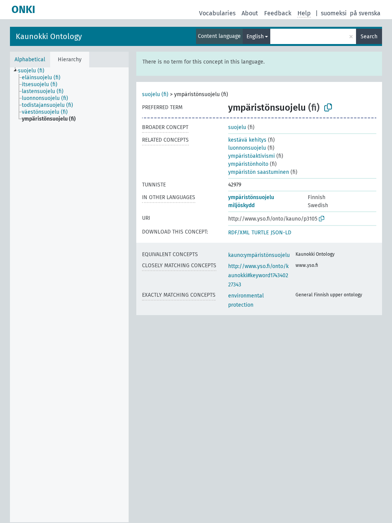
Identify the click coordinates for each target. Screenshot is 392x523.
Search (369, 36)
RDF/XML (239, 232)
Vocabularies (217, 13)
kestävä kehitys (247, 140)
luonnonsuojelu (247, 148)
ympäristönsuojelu (251, 197)
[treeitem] (34, 70)
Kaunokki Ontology (49, 36)
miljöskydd (241, 205)
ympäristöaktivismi (251, 156)
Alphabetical (30, 59)
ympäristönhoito (248, 164)
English (255, 36)
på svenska (365, 13)
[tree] (69, 294)
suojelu (237, 127)
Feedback (277, 13)
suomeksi (334, 13)
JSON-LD (281, 232)
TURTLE (260, 232)
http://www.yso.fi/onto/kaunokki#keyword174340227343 (258, 275)
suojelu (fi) (155, 94)
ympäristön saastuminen (258, 172)
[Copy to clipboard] (328, 107)
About (250, 13)
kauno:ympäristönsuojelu (259, 255)
